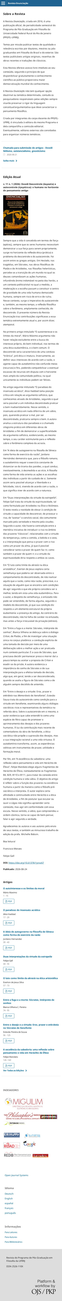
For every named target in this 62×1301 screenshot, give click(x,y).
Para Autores (11, 1237)
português (10, 1212)
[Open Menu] (3, 3)
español (9, 1203)
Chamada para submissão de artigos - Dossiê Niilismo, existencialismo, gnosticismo (27, 149)
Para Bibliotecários (13, 1241)
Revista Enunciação (18, 3)
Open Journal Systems (16, 1175)
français (9, 1208)
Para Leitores (11, 1232)
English (9, 1198)
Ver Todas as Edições (13, 1070)
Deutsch (9, 1193)
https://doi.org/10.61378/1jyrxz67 (26, 862)
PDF (10, 901)
